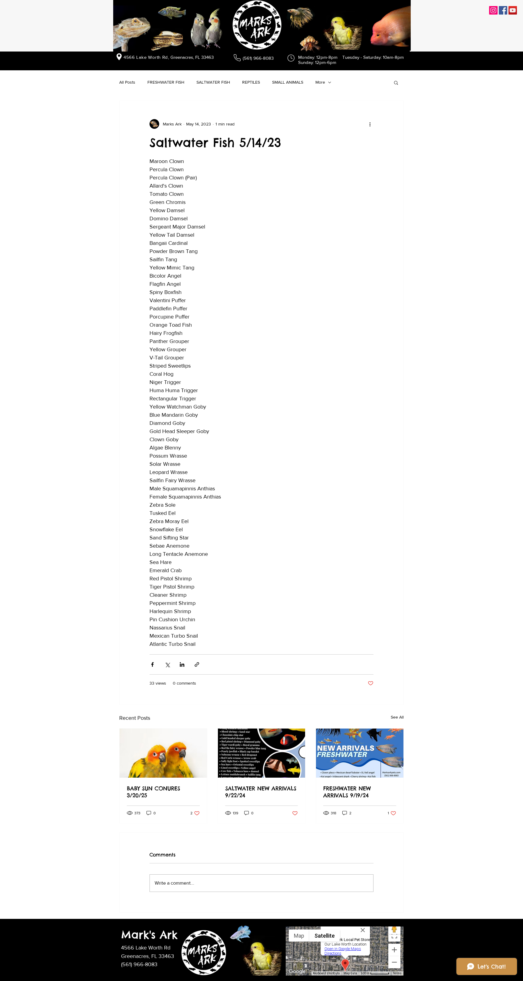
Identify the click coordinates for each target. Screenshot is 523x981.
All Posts (127, 82)
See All (397, 717)
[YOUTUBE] (512, 10)
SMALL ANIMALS (287, 82)
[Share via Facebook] (152, 664)
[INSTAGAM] (493, 10)
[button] (396, 82)
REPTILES (251, 82)
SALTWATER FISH (213, 82)
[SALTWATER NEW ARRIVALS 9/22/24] (261, 753)
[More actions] (369, 124)
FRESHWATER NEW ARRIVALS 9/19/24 (347, 792)
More (320, 82)
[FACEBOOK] (503, 10)
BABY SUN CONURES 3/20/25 (153, 792)
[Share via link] (197, 664)
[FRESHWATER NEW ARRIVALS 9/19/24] (359, 753)
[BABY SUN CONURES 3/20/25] (163, 753)
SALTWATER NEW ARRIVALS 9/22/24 (260, 792)
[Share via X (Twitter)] (167, 664)
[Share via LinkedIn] (182, 664)
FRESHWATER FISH (165, 82)
